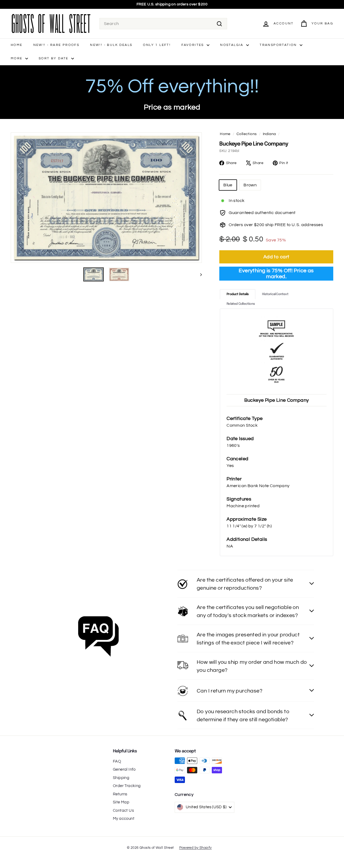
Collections (246, 134)
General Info (124, 769)
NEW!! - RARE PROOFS (56, 45)
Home (17, 45)
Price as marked (172, 107)
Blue (227, 185)
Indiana (269, 134)
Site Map (121, 802)
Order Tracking (127, 786)
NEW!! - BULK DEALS (111, 45)
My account (123, 819)
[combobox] (163, 23)
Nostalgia (232, 45)
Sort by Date (54, 58)
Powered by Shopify (195, 848)
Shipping (121, 778)
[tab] (237, 294)
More (17, 58)
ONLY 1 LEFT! (157, 45)
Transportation (279, 45)
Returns (120, 794)
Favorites (193, 45)
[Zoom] (106, 198)
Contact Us (123, 811)
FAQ (117, 761)
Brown (250, 185)
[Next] (198, 274)
